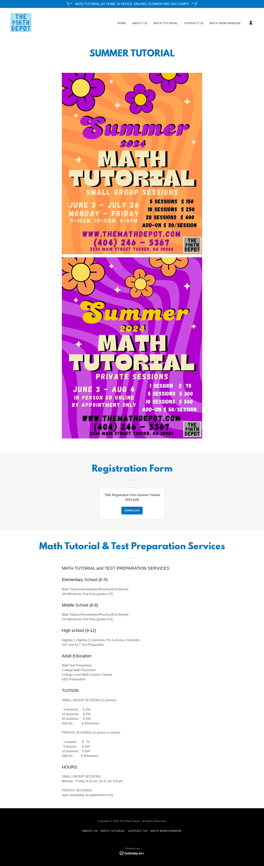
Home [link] (121, 23)
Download (132, 510)
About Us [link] (139, 23)
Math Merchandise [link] (225, 23)
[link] (21, 22)
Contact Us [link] (194, 23)
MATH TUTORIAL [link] (166, 23)
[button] (251, 22)
